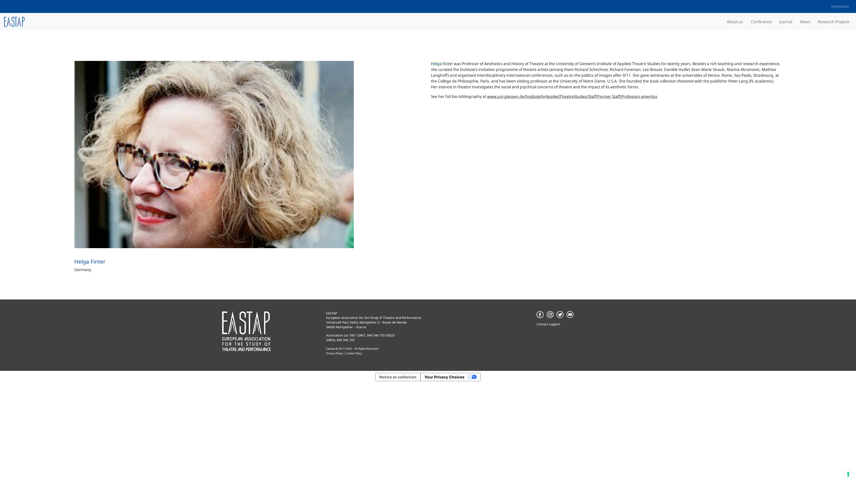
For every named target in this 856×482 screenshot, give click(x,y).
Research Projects (833, 21)
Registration (840, 6)
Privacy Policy (334, 353)
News (805, 21)
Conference (761, 21)
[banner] (14, 22)
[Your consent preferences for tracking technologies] (848, 474)
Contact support (548, 324)
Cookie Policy (354, 353)
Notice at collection (397, 377)
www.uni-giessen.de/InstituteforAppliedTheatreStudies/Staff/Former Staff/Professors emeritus (572, 96)
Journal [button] (785, 21)
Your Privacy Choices (444, 377)
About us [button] (735, 21)
